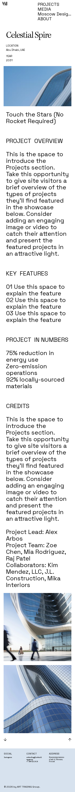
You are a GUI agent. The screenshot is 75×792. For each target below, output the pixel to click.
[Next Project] (69, 740)
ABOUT (45, 18)
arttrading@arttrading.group (34, 758)
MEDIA (44, 9)
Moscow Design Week (55, 13)
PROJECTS (48, 4)
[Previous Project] (5, 740)
